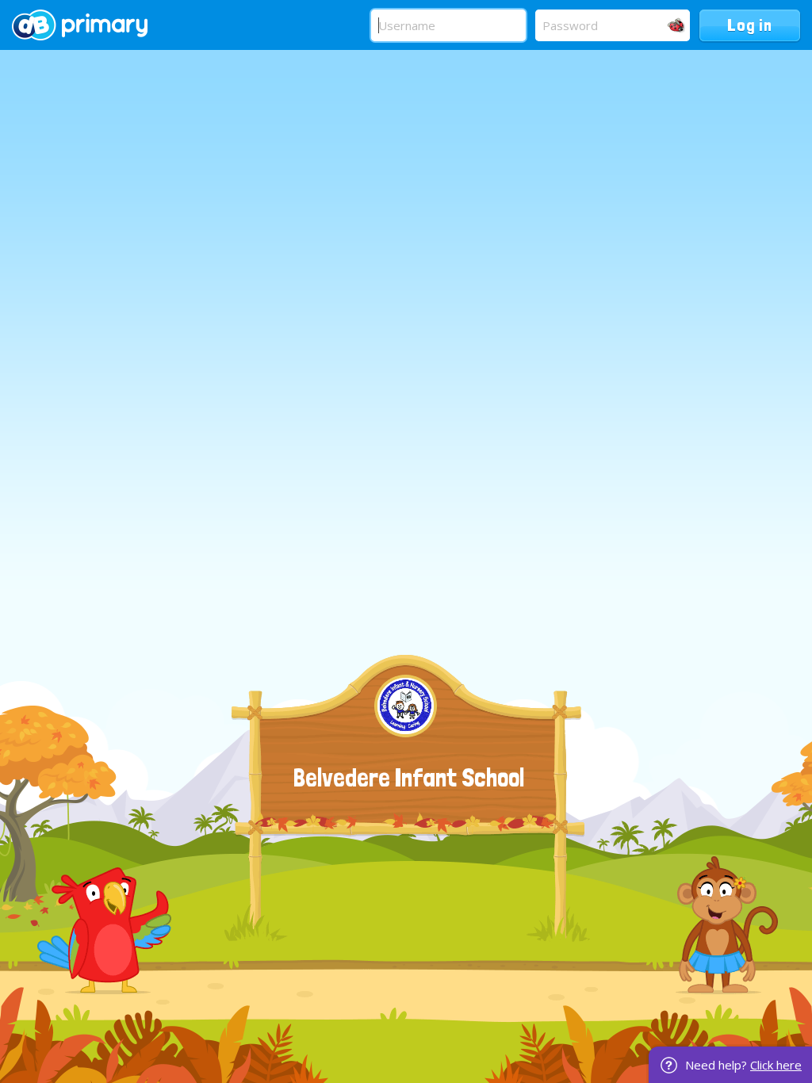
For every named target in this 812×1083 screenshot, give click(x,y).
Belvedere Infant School (408, 778)
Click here (776, 1065)
